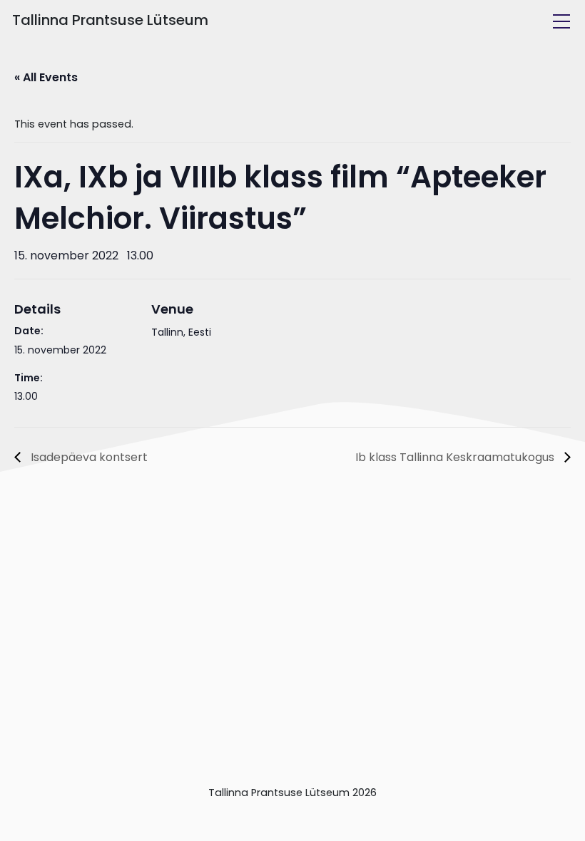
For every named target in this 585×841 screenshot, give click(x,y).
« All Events (46, 77)
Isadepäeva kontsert (88, 457)
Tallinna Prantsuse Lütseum (110, 20)
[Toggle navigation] (561, 21)
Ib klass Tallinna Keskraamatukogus (456, 457)
